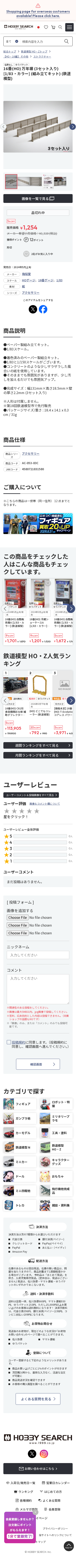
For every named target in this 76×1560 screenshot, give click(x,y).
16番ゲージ (45, 280)
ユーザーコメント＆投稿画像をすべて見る (30, 795)
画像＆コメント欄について (45, 803)
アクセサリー (30, 292)
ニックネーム (18, 946)
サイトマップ (38, 1541)
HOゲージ (28, 280)
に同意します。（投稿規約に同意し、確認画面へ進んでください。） (40, 1044)
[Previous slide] (3, 127)
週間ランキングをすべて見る (37, 745)
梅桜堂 (26, 274)
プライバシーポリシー (55, 1528)
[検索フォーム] (60, 27)
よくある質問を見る (36, 1398)
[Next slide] (72, 127)
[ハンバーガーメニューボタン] (69, 27)
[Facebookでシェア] (43, 309)
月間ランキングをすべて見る (37, 755)
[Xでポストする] (33, 309)
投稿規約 (18, 1042)
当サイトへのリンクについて (55, 1535)
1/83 (59, 280)
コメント (14, 970)
